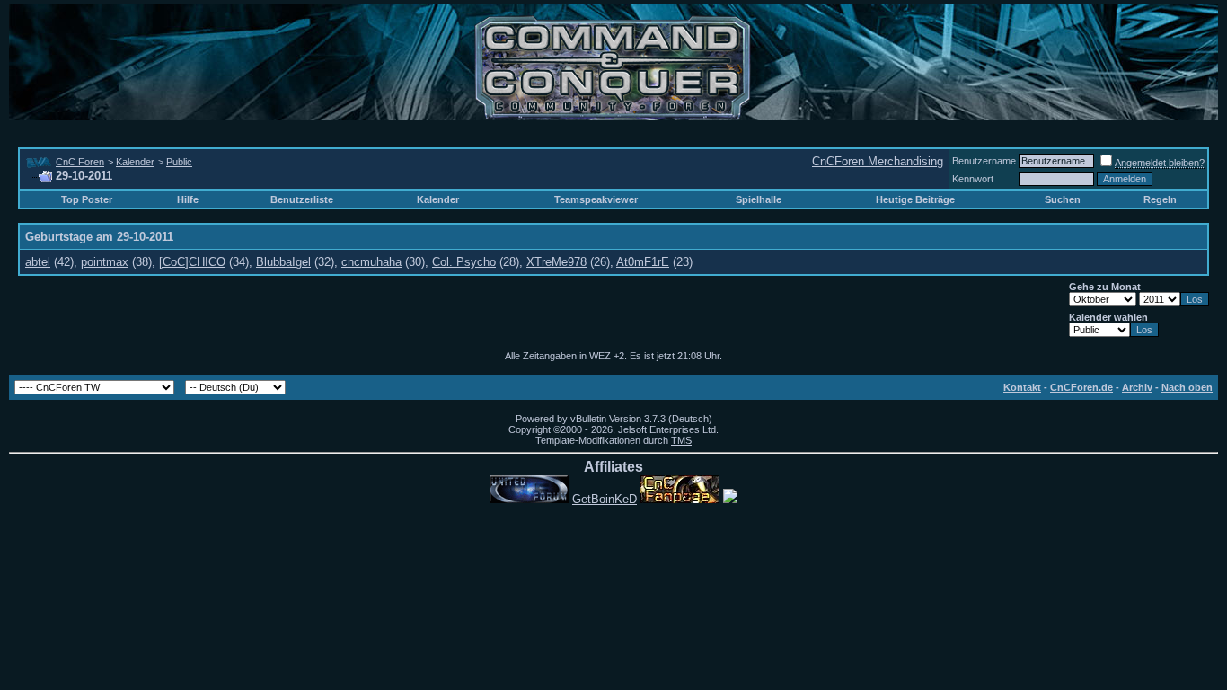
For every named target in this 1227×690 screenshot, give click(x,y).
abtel (37, 262)
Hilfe (188, 199)
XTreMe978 (556, 262)
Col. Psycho (464, 262)
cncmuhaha (371, 262)
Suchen (1063, 199)
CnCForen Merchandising (877, 161)
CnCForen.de (1081, 387)
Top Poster (86, 199)
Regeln (1160, 199)
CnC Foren (80, 161)
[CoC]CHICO (192, 262)
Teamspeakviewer (596, 199)
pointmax (104, 262)
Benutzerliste (301, 199)
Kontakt (1022, 387)
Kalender (135, 161)
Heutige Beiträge (915, 199)
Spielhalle (758, 199)
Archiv (1137, 387)
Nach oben (1187, 387)
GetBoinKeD (604, 499)
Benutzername (984, 160)
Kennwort (972, 178)
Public (179, 161)
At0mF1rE (642, 262)
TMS (681, 440)
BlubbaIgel (283, 262)
